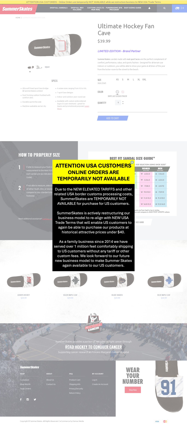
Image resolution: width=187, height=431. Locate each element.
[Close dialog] (132, 162)
